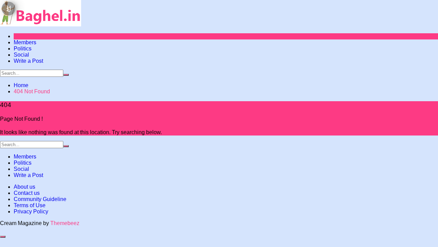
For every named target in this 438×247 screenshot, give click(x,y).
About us (24, 187)
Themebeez (64, 223)
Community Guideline (40, 199)
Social (21, 55)
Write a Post (28, 61)
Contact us (27, 193)
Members (25, 42)
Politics (22, 48)
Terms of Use (30, 205)
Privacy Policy (31, 211)
